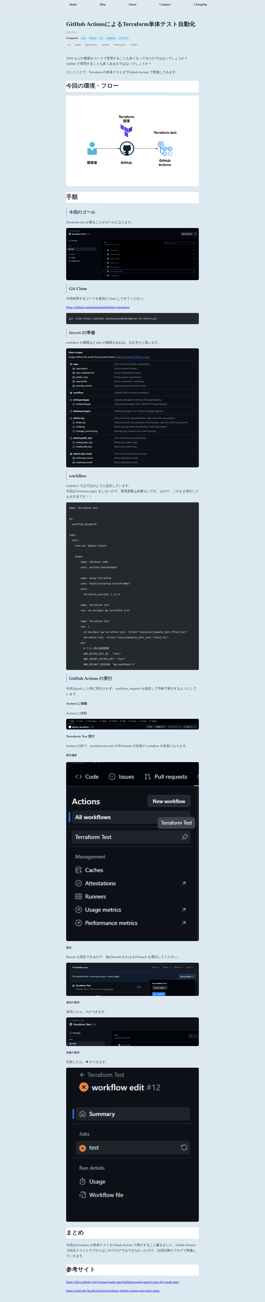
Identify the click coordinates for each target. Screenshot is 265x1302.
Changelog (200, 4)
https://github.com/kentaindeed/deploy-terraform (98, 307)
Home (73, 4)
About (132, 4)
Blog (102, 4)
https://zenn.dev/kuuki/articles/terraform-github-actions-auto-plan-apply (113, 1290)
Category (165, 4)
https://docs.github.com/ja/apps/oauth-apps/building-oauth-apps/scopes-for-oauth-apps (122, 1282)
